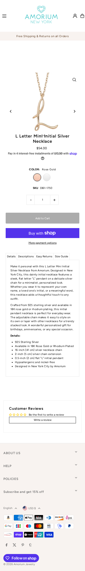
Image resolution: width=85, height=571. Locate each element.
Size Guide (61, 256)
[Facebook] (6, 545)
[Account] (75, 16)
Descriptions (26, 256)
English (7, 508)
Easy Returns (44, 256)
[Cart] (82, 16)
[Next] (74, 111)
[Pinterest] (23, 545)
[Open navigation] (9, 15)
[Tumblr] (30, 545)
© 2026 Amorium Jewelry (19, 564)
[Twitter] (14, 545)
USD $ (32, 508)
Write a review (42, 420)
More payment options (43, 242)
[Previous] (11, 111)
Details (11, 256)
